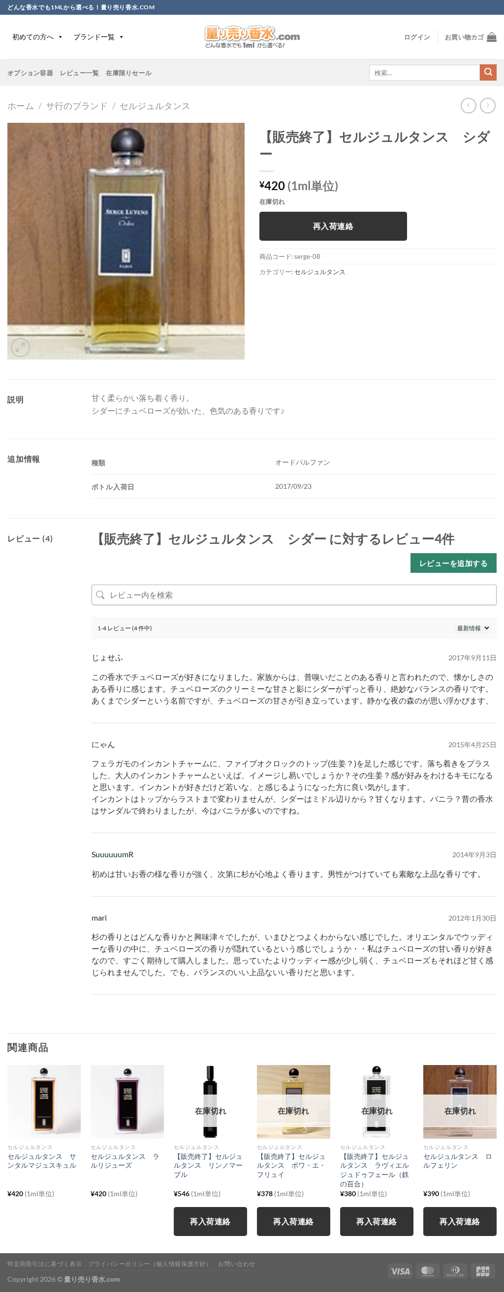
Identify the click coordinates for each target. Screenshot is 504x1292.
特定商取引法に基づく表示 (44, 1263)
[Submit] (488, 72)
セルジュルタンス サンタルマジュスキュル (41, 1161)
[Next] (496, 1158)
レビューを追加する (453, 563)
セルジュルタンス (155, 105)
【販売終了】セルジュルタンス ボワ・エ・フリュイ (291, 1165)
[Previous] (7, 1158)
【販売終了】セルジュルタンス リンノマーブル (208, 1165)
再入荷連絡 (333, 226)
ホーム (20, 105)
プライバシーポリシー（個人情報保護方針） (150, 1263)
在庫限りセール (129, 73)
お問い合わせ (236, 1263)
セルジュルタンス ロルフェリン (457, 1161)
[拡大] (20, 347)
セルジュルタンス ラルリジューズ (125, 1161)
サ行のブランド (77, 105)
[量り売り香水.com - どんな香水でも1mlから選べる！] (252, 37)
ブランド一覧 (94, 36)
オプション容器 (30, 73)
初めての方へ (33, 36)
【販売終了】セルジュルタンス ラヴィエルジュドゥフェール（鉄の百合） (374, 1170)
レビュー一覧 (79, 73)
